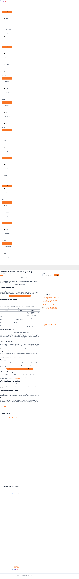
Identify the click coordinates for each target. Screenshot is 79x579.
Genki (6, 140)
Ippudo (6, 136)
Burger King (7, 14)
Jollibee (6, 36)
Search (43, 273)
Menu (1, 275)
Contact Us (16, 566)
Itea (5, 57)
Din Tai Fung (7, 105)
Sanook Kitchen (7, 209)
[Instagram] (3, 1)
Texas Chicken (7, 25)
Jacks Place (7, 257)
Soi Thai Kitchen (7, 212)
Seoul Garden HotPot (8, 236)
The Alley (6, 71)
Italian (3, 182)
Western (3, 240)
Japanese (3, 127)
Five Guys (6, 33)
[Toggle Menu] (7, 12)
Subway (6, 18)
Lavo (6, 188)
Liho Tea (6, 49)
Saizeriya (6, 192)
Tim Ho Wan (7, 112)
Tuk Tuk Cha (7, 205)
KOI (5, 53)
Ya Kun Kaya (7, 95)
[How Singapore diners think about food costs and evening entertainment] (43, 315)
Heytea (6, 60)
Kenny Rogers (7, 160)
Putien (6, 123)
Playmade (6, 68)
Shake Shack (7, 64)
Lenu (5, 109)
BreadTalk (6, 171)
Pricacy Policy (16, 567)
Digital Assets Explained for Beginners (49, 303)
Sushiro (6, 147)
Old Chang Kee (7, 116)
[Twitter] (2, 1)
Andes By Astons (8, 246)
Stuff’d (6, 179)
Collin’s (6, 175)
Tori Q (6, 144)
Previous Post (3, 406)
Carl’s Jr (6, 22)
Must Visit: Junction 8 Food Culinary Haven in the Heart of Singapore (20, 368)
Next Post (2, 407)
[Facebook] (0, 1)
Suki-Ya (6, 133)
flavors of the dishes (16, 378)
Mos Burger (7, 151)
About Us (15, 565)
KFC (5, 40)
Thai (2, 199)
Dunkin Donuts (7, 81)
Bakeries (3, 75)
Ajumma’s (6, 229)
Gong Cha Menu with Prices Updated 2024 (11, 486)
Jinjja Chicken (7, 233)
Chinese (3, 99)
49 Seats (6, 253)
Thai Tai (6, 216)
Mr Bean (6, 88)
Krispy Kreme (7, 92)
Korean (3, 220)
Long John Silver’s (8, 29)
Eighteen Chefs (7, 250)
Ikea (5, 164)
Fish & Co (6, 168)
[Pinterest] (5, 1)
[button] (5, 9)
